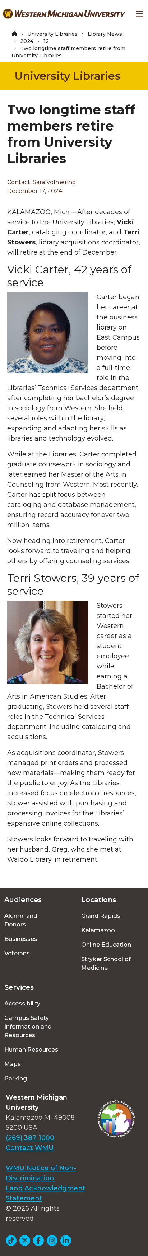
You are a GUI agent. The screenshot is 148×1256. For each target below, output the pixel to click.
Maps (12, 1064)
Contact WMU (30, 1148)
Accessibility (22, 1003)
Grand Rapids (100, 915)
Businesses (20, 939)
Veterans (17, 953)
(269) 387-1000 (30, 1138)
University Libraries (52, 34)
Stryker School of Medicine (106, 963)
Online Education (106, 944)
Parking (15, 1078)
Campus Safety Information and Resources (28, 1026)
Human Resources (31, 1049)
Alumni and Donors (20, 920)
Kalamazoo (98, 930)
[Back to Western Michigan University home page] (64, 14)
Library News (105, 34)
